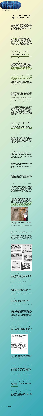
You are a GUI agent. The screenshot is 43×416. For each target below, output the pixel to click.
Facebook (15, 10)
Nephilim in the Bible (15, 38)
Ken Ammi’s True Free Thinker (10, 9)
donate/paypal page (16, 397)
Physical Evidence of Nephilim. (24, 196)
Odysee (9, 10)
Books (2, 10)
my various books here (15, 386)
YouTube (5, 10)
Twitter (12, 10)
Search (19, 10)
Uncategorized (9, 406)
